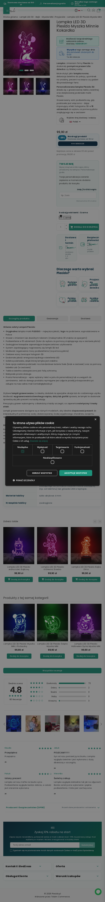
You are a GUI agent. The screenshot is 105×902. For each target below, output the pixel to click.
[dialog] (52, 451)
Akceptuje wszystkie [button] (75, 473)
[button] (24, 480)
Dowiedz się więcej (39, 440)
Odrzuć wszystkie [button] (42, 473)
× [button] (95, 419)
